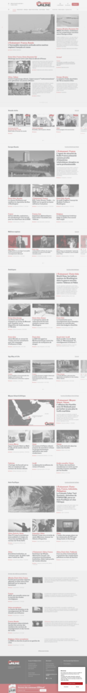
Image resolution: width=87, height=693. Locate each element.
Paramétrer (66, 686)
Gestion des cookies (65, 679)
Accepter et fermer (71, 683)
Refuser (77, 686)
